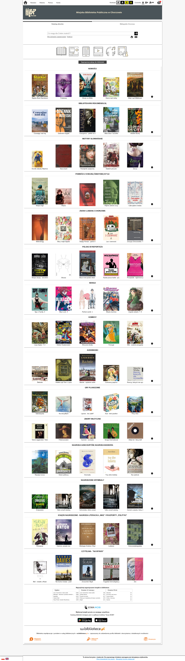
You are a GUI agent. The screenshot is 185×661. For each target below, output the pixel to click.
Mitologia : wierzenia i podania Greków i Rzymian (65, 594)
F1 (147, 2)
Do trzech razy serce (112, 594)
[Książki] (61, 56)
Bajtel (81, 599)
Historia (42, 3)
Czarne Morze (110, 596)
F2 (152, 2)
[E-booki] (86, 56)
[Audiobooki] (74, 56)
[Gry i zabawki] (123, 56)
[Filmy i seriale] (98, 56)
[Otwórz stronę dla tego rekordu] (40, 85)
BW (122, 2)
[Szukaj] (136, 33)
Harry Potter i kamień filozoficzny (61, 599)
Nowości (33, 3)
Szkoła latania (83, 594)
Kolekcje (69, 37)
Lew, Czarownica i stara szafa (60, 592)
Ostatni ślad (56, 598)
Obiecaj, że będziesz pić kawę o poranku (90, 598)
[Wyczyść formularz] (131, 37)
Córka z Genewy (111, 598)
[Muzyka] (111, 56)
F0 (143, 2)
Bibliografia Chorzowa (127, 24)
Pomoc (50, 3)
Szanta (108, 599)
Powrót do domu (84, 596)
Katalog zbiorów (57, 24)
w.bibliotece (82, 633)
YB (127, 2)
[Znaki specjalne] (136, 37)
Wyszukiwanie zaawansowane (56, 37)
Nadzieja (55, 596)
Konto (58, 3)
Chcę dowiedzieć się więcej (105, 659)
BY (131, 2)
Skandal (109, 592)
